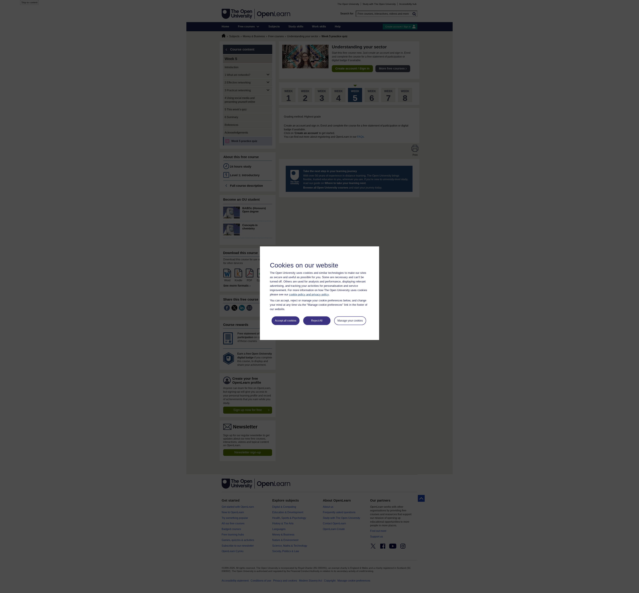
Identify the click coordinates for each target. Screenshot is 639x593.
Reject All (316, 320)
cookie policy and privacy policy (309, 294)
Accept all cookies (285, 320)
